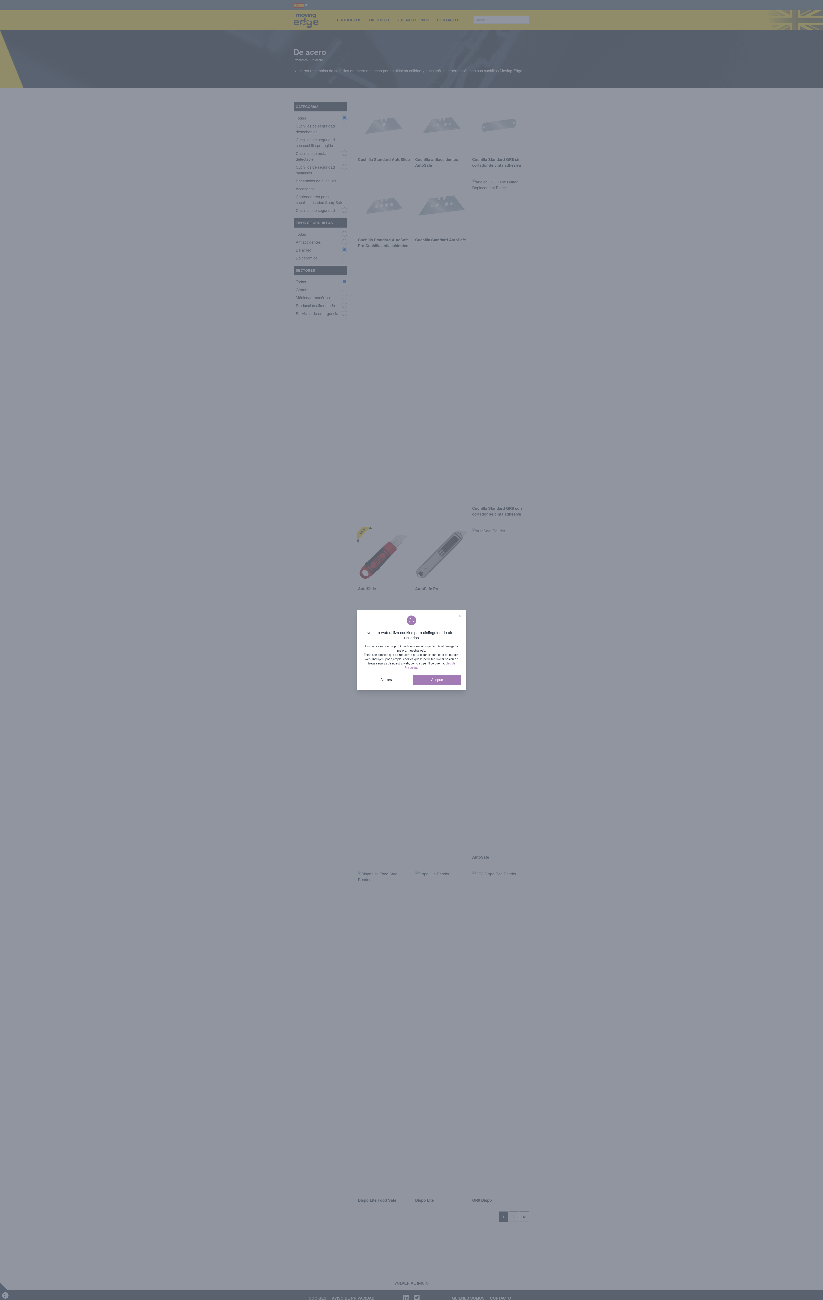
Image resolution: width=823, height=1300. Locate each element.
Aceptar (437, 680)
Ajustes (386, 680)
